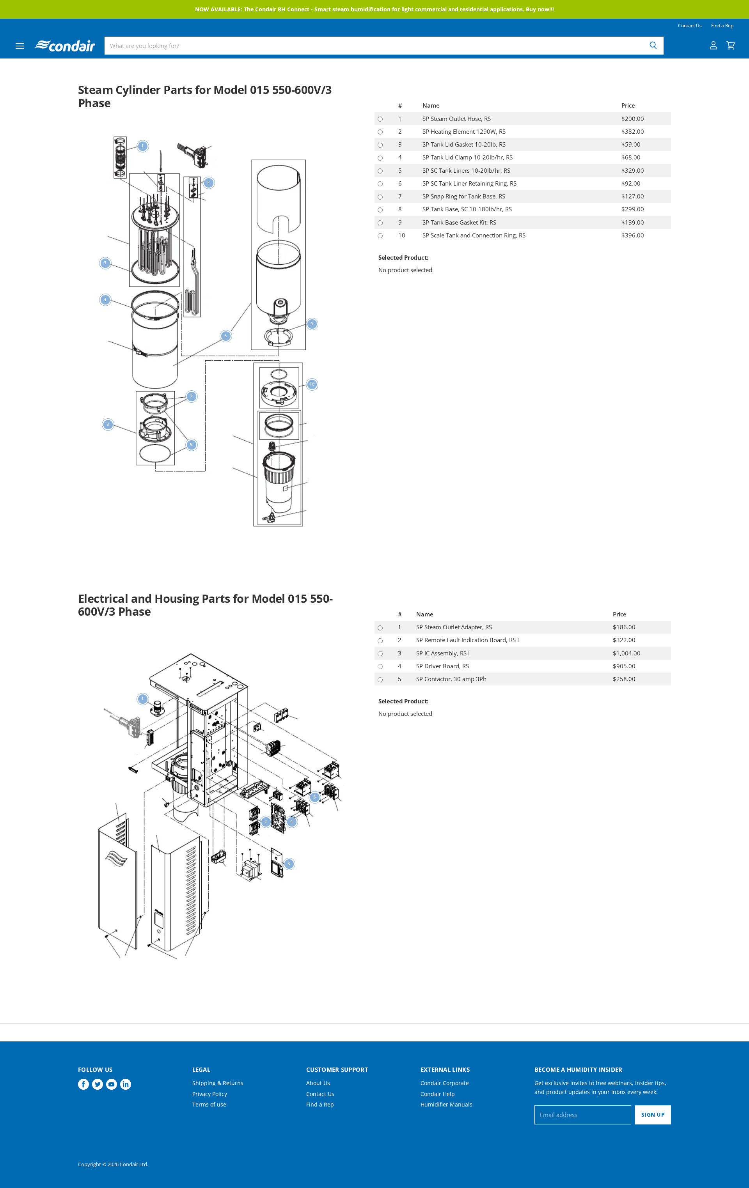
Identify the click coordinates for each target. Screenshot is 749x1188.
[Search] (653, 46)
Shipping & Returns (217, 1083)
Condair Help (438, 1094)
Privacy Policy (209, 1094)
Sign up (653, 1114)
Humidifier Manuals (446, 1104)
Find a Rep (722, 25)
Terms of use (209, 1104)
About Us (318, 1083)
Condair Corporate (445, 1083)
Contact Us (690, 25)
